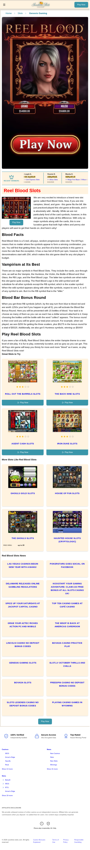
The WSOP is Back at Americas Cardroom (67, 625)
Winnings (53, 765)
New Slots (54, 761)
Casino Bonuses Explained (39, 841)
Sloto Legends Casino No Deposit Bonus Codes (23, 704)
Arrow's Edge (10, 757)
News (49, 749)
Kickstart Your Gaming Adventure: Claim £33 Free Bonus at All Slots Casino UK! (67, 588)
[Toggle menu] (4, 4)
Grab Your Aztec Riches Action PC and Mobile (23, 625)
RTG (7, 787)
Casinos (5, 749)
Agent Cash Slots (22, 443)
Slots (20, 13)
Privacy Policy (66, 841)
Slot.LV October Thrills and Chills (67, 664)
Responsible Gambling (78, 841)
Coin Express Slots (25, 180)
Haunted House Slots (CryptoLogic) (67, 540)
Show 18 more (7, 795)
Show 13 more (7, 769)
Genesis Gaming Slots (22, 663)
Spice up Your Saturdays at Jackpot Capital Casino (23, 605)
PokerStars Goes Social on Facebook (67, 565)
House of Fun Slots (67, 493)
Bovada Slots (22, 682)
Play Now (81, 5)
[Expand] (3, 780)
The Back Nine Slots (67, 394)
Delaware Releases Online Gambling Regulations (23, 585)
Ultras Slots (46, 180)
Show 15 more (52, 769)
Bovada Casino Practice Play (67, 644)
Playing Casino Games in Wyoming (67, 704)
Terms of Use (55, 841)
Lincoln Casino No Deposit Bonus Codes (22, 644)
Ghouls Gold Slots (23, 493)
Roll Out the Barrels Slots (22, 394)
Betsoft (7, 780)
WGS (7, 753)
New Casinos (55, 753)
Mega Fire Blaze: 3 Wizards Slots (72, 180)
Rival (7, 765)
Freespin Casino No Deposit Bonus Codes (67, 684)
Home (9, 13)
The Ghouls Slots (23, 538)
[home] (40, 7)
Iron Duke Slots (67, 443)
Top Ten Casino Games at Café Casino (67, 605)
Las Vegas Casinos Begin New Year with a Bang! (22, 565)
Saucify (8, 761)
